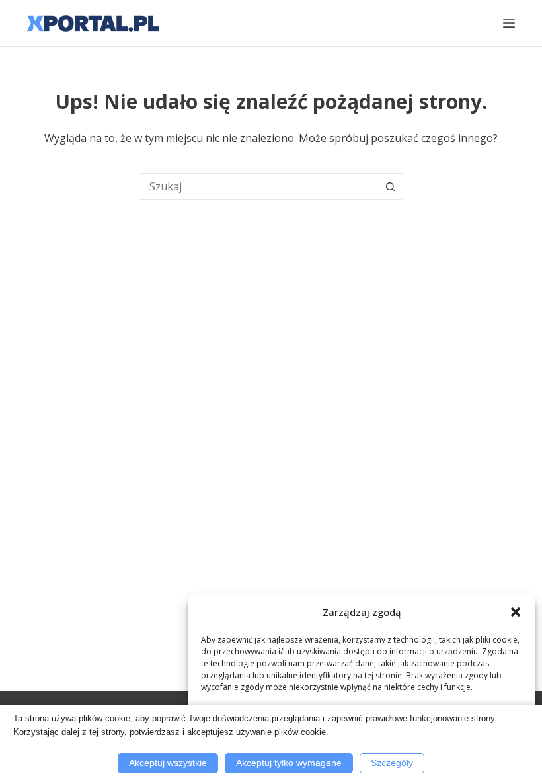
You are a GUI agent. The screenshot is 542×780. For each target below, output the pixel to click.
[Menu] (509, 23)
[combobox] (258, 186)
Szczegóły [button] (392, 763)
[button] (515, 612)
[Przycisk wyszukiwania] (390, 186)
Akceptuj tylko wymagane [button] (289, 763)
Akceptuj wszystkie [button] (168, 763)
